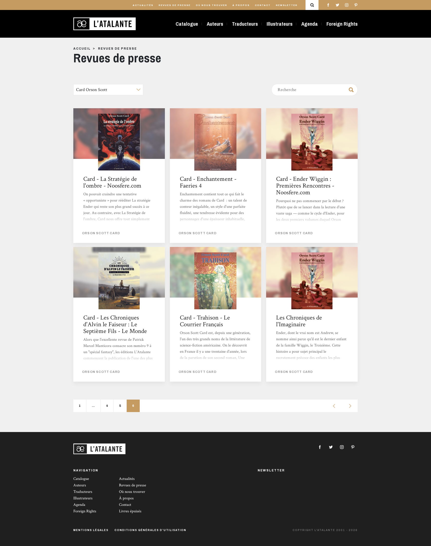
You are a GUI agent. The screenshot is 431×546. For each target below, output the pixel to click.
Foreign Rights (342, 23)
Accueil (82, 48)
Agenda (309, 23)
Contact (263, 5)
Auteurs (215, 23)
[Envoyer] (349, 88)
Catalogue (187, 23)
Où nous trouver (211, 5)
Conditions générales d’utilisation (150, 530)
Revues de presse (175, 5)
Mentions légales (90, 530)
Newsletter (287, 5)
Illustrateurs (280, 23)
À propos (241, 5)
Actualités (143, 5)
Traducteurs (245, 23)
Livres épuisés (130, 511)
